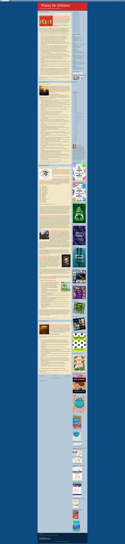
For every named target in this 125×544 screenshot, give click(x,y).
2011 (74, 135)
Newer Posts (42, 375)
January (76, 133)
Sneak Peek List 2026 (76, 13)
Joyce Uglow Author (79, 61)
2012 (75, 111)
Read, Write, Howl (50, 370)
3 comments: (54, 79)
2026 (75, 93)
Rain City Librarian (79, 64)
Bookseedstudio (78, 37)
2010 (75, 136)
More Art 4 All (79, 36)
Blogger (68, 541)
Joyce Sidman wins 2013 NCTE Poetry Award (48, 167)
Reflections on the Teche (81, 55)
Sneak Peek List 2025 (76, 14)
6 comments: (53, 318)
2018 (75, 103)
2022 (75, 98)
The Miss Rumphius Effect (80, 52)
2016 (75, 106)
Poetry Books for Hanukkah (44, 323)
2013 (75, 110)
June (75, 127)
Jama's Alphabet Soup (79, 56)
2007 (75, 140)
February (76, 132)
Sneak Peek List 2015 (76, 26)
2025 (75, 94)
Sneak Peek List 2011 (76, 30)
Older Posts (68, 375)
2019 (75, 102)
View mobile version (55, 377)
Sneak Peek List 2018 (76, 22)
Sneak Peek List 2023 (76, 16)
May (75, 128)
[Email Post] (57, 79)
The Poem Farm (78, 69)
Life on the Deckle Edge (80, 63)
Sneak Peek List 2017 (76, 23)
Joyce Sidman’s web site (47, 276)
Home (55, 375)
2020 (75, 101)
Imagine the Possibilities (80, 57)
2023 (75, 97)
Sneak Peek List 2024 (76, 15)
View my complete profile (76, 160)
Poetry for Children (54, 5)
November (76, 120)
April (75, 129)
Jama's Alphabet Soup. (65, 161)
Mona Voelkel (78, 47)
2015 (75, 107)
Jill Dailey (76, 38)
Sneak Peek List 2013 (76, 27)
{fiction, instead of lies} (80, 39)
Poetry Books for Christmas (44, 84)
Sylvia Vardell (79, 145)
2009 (75, 137)
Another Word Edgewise (80, 68)
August (76, 124)
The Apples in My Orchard (80, 62)
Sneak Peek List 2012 (76, 29)
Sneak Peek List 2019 (76, 21)
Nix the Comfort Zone (79, 45)
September (76, 123)
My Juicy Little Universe (49, 77)
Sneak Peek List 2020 (76, 20)
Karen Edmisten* (79, 67)
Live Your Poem (78, 66)
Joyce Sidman (45, 204)
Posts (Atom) (46, 380)
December (76, 112)
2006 (75, 141)
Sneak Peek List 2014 (76, 28)
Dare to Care (79, 46)
